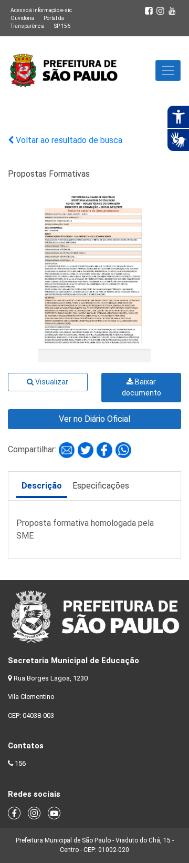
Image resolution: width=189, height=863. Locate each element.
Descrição (42, 486)
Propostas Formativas (49, 174)
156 (20, 763)
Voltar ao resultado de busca (68, 140)
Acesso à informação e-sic (41, 10)
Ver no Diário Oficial (94, 419)
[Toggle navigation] (168, 70)
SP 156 (62, 26)
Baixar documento (141, 387)
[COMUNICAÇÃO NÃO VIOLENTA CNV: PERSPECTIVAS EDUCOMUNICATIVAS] (67, 449)
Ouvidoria (22, 18)
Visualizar (51, 382)
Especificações (100, 486)
